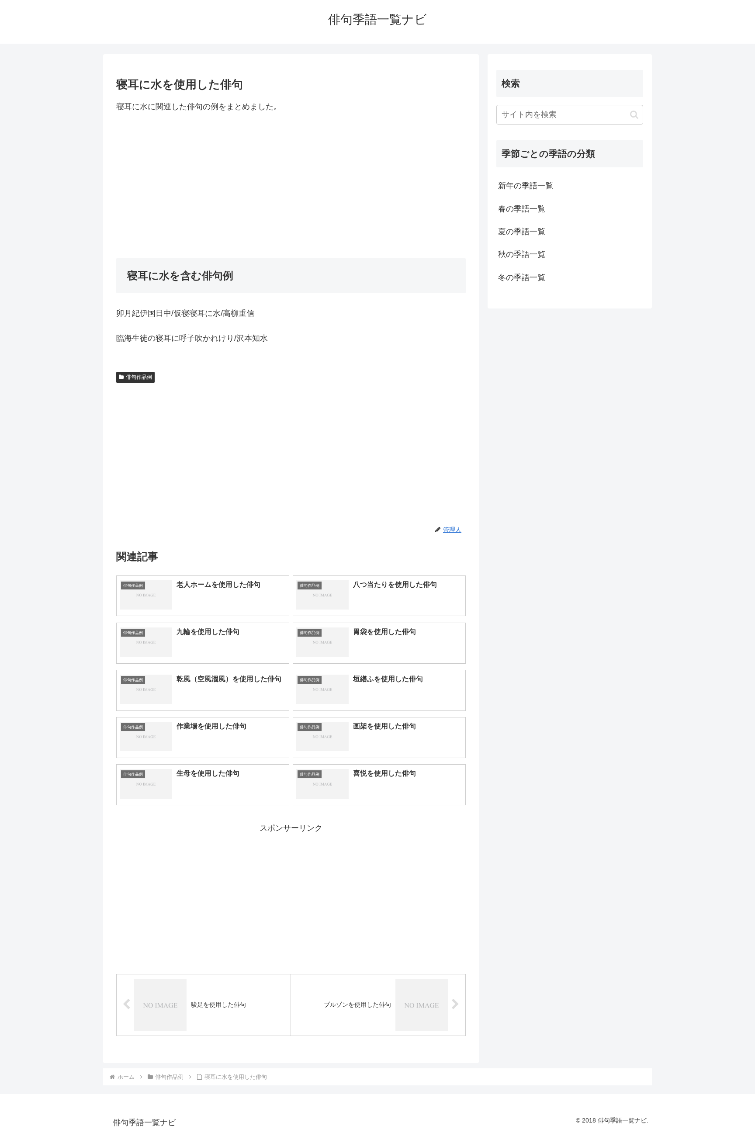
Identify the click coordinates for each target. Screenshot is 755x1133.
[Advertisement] (291, 186)
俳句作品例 (139, 377)
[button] (634, 115)
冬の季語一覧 (521, 277)
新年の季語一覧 (525, 185)
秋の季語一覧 (521, 254)
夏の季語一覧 (521, 231)
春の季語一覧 (521, 208)
